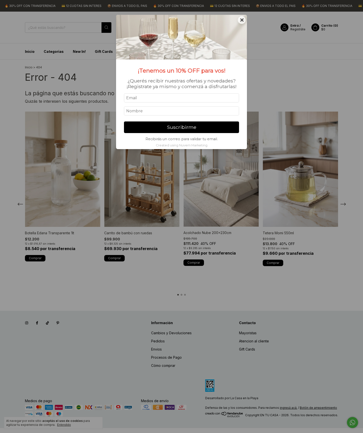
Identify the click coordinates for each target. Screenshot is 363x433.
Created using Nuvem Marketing (181, 145)
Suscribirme (181, 127)
